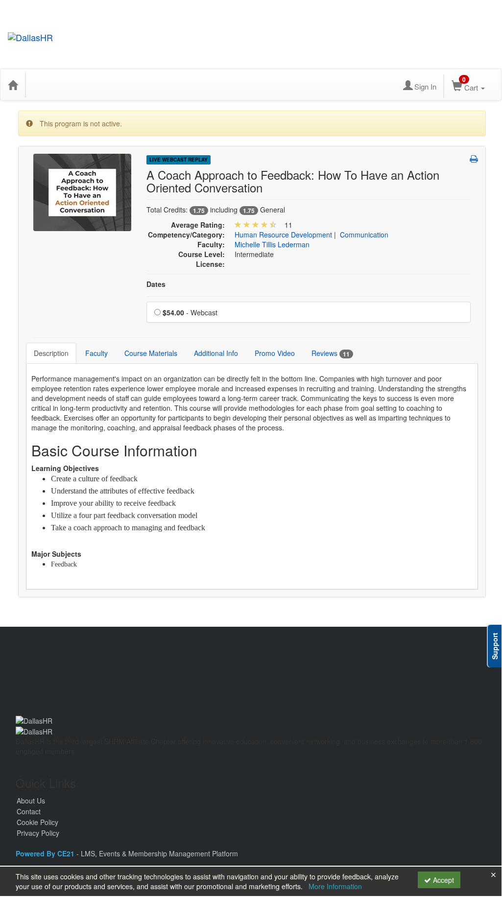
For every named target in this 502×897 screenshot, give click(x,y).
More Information (335, 886)
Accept (442, 880)
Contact (29, 811)
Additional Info (216, 353)
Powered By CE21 (46, 853)
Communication (364, 234)
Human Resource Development (283, 234)
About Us (31, 800)
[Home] (12, 84)
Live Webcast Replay (178, 159)
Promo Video (275, 353)
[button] (474, 158)
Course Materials (150, 353)
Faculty (96, 353)
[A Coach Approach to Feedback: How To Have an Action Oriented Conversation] (82, 191)
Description (51, 353)
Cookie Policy (37, 822)
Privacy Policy (38, 833)
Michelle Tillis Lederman (272, 244)
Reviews (330, 353)
